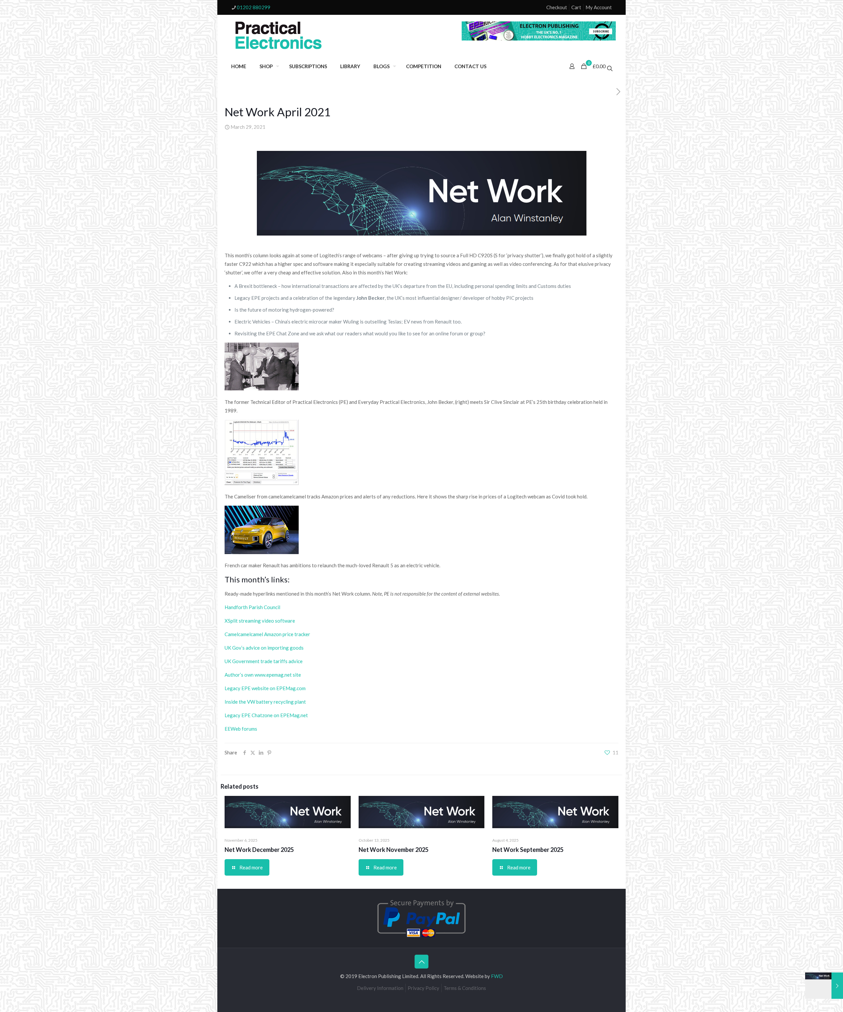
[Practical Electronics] (278, 35)
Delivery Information (380, 988)
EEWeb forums (241, 729)
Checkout (556, 7)
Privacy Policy (423, 988)
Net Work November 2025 (393, 849)
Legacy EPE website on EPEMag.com (265, 688)
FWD (497, 976)
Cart (576, 7)
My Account (598, 7)
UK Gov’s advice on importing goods (264, 648)
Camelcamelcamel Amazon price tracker (267, 634)
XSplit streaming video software (260, 621)
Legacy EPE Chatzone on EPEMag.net (266, 715)
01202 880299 (253, 7)
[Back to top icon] (421, 962)
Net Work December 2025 (259, 849)
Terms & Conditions (465, 988)
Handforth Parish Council (252, 607)
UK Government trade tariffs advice (264, 661)
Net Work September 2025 (527, 849)
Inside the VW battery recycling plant (265, 702)
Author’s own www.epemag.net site (263, 675)
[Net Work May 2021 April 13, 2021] (824, 985)
